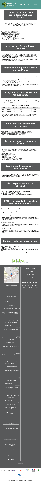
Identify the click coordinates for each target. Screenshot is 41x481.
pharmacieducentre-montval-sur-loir (11, 366)
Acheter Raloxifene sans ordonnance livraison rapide (11, 445)
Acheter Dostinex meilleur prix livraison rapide (11, 418)
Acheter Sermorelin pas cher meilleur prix (11, 450)
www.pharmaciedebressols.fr (9, 374)
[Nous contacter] (24, 4)
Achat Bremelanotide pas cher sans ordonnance (11, 434)
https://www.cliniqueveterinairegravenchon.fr (12, 308)
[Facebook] (21, 4)
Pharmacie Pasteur (11, 4)
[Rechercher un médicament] (28, 4)
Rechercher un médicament (11, 296)
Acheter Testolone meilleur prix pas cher (11, 439)
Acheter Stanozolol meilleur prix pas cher (11, 408)
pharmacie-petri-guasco (8, 325)
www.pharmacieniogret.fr (9, 400)
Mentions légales (7, 301)
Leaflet (8, 282)
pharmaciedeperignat (8, 383)
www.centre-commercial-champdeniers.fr (11, 392)
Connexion (36, 4)
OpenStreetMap (12, 282)
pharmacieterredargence (9, 342)
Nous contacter (20, 463)
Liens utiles (11, 290)
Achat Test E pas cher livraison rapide (11, 428)
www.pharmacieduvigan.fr (12, 357)
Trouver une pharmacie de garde (11, 285)
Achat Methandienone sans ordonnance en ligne (11, 413)
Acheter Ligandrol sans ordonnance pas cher (11, 455)
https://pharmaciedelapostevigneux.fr (11, 316)
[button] (11, 274)
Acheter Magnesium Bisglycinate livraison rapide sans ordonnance (11, 424)
